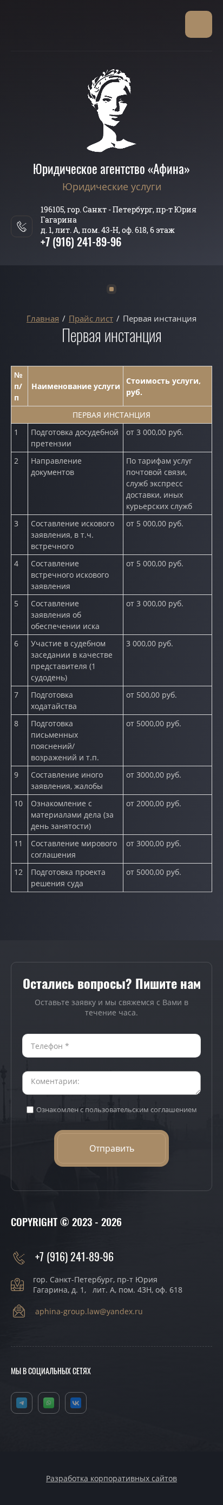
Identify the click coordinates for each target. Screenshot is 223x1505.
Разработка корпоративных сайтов (111, 1478)
